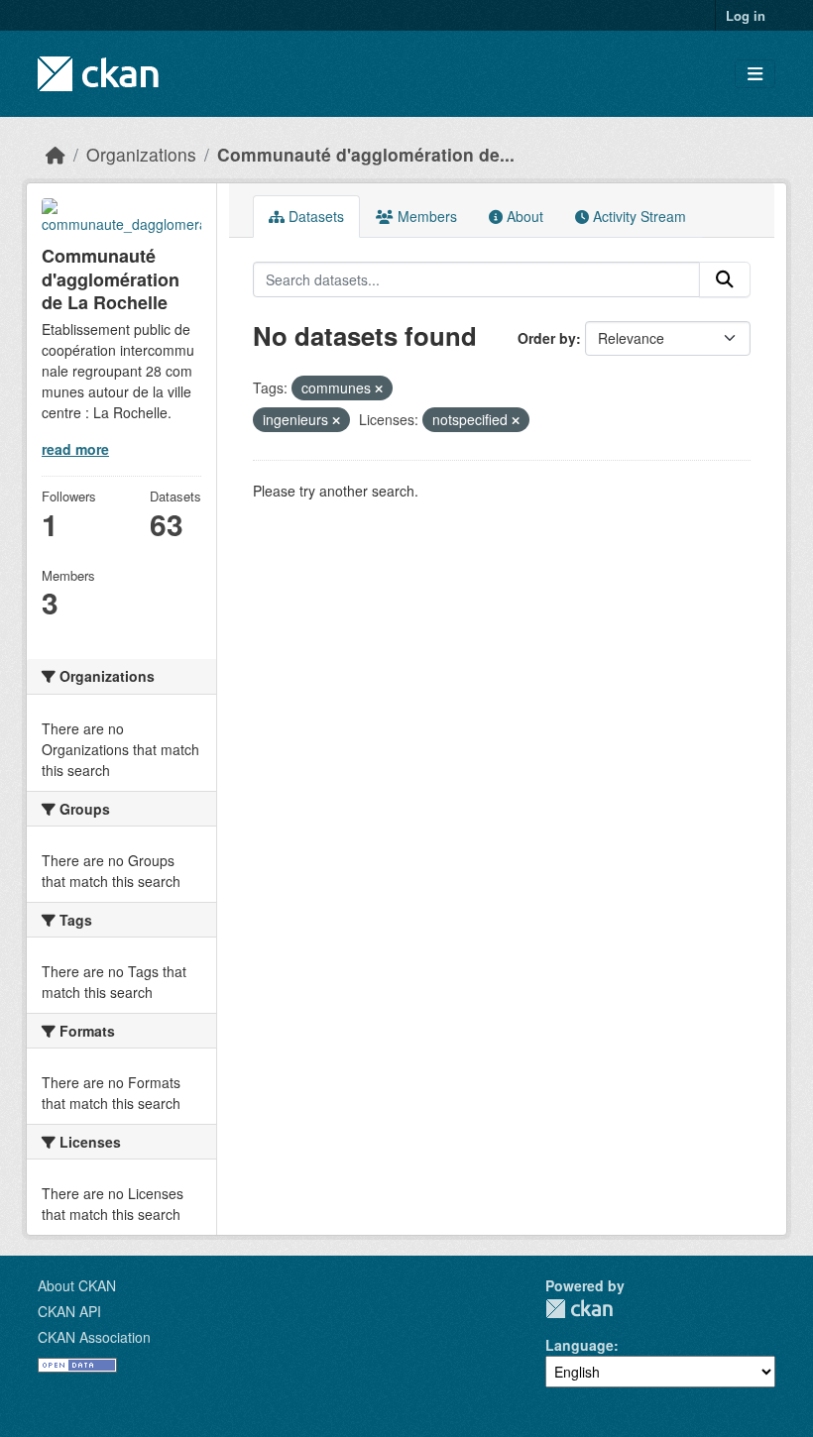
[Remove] (379, 388)
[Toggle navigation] (755, 73)
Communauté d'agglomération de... (366, 154)
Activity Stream (637, 216)
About (523, 216)
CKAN (579, 1308)
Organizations (141, 154)
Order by (547, 338)
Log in (745, 15)
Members (425, 216)
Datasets (314, 216)
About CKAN (77, 1285)
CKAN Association (94, 1337)
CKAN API (69, 1311)
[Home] (55, 154)
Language (579, 1345)
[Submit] (725, 279)
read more (75, 449)
